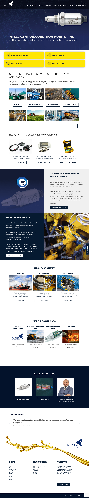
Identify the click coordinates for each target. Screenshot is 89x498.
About (10, 466)
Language (84, 3)
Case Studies (12, 469)
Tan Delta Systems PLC (75, 495)
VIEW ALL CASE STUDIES (14, 255)
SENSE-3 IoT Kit (20, 162)
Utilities (53, 126)
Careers (64, 5)
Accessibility (12, 467)
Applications (48, 5)
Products (41, 5)
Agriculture (35, 126)
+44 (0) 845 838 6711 (63, 473)
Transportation (71, 126)
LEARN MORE (20, 300)
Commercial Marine (71, 105)
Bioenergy (17, 105)
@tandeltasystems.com (64, 466)
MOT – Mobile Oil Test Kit (68, 162)
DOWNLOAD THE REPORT (59, 207)
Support (84, 5)
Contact (78, 5)
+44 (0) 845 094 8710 (64, 472)
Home (29, 5)
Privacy (11, 476)
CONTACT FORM (63, 484)
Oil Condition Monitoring (15, 475)
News (10, 473)
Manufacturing (17, 126)
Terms (10, 479)
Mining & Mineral (53, 105)
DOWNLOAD (17, 353)
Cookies (11, 472)
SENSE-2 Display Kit (44, 162)
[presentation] (12, 389)
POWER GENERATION (35, 105)
